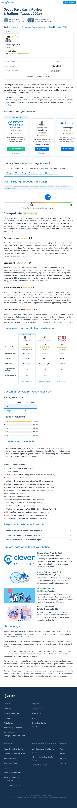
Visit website (42, 153)
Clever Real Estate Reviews (39, 724)
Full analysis (26, 27)
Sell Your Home (38, 709)
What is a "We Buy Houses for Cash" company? (24, 531)
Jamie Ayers (15, 19)
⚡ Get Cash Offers (16, 149)
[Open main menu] (3, 3)
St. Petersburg (20, 173)
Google (9, 411)
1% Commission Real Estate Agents (42, 758)
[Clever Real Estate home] (11, 2)
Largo (42, 173)
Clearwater (33, 173)
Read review (16, 153)
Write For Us (8, 723)
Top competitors (38, 27)
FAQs (65, 27)
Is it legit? (58, 27)
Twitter (62, 754)
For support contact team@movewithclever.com (14, 734)
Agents (34, 718)
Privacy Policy (13, 797)
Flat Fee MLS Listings (12, 785)
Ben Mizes (47, 19)
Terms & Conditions (23, 797)
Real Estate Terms (10, 763)
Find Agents (69, 2)
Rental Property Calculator (14, 773)
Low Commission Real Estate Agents (43, 750)
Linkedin (63, 763)
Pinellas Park (52, 173)
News (6, 768)
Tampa (9, 173)
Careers (7, 718)
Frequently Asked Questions (14, 754)
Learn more (11, 188)
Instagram (63, 758)
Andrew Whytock (48, 21)
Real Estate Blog (10, 758)
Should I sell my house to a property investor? (23, 535)
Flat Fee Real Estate (39, 765)
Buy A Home (36, 714)
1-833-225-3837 (10, 709)
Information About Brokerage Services (58, 797)
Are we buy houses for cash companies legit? (23, 540)
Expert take (15, 27)
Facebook (63, 749)
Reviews (50, 27)
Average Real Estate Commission (11, 778)
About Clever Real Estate (13, 749)
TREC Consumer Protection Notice (38, 797)
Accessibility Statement (13, 728)
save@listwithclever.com (13, 714)
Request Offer (42, 149)
